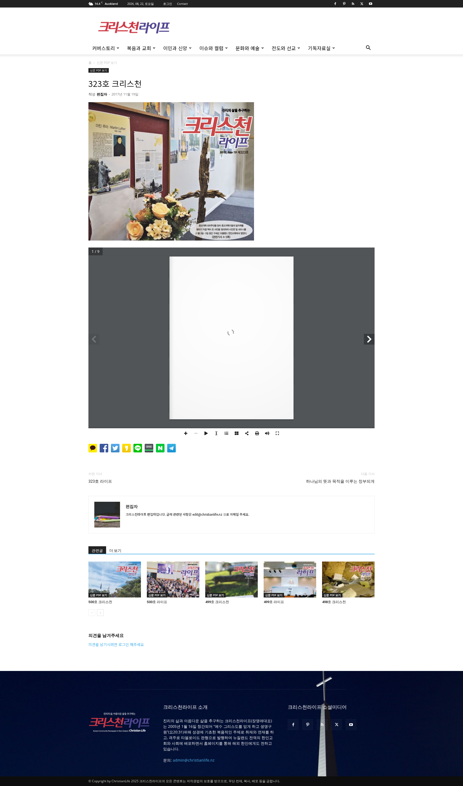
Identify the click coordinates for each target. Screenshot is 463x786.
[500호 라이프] (173, 580)
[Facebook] (335, 4)
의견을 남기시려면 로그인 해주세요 (116, 644)
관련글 (97, 550)
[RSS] (353, 4)
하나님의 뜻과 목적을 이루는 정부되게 (340, 481)
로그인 (167, 4)
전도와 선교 (284, 48)
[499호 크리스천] (231, 580)
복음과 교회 (139, 48)
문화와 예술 (248, 48)
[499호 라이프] (290, 580)
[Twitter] (362, 4)
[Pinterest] (344, 4)
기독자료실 (319, 48)
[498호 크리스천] (348, 580)
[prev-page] (91, 612)
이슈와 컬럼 (211, 48)
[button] (368, 48)
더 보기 (115, 550)
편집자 (102, 94)
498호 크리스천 (334, 602)
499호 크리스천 (217, 602)
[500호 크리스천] (114, 580)
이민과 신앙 (175, 48)
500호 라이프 (157, 602)
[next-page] (100, 612)
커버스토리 (103, 48)
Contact (182, 4)
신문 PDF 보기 (98, 70)
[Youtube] (371, 4)
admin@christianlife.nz (194, 760)
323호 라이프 (100, 481)
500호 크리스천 (100, 602)
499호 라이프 (274, 602)
